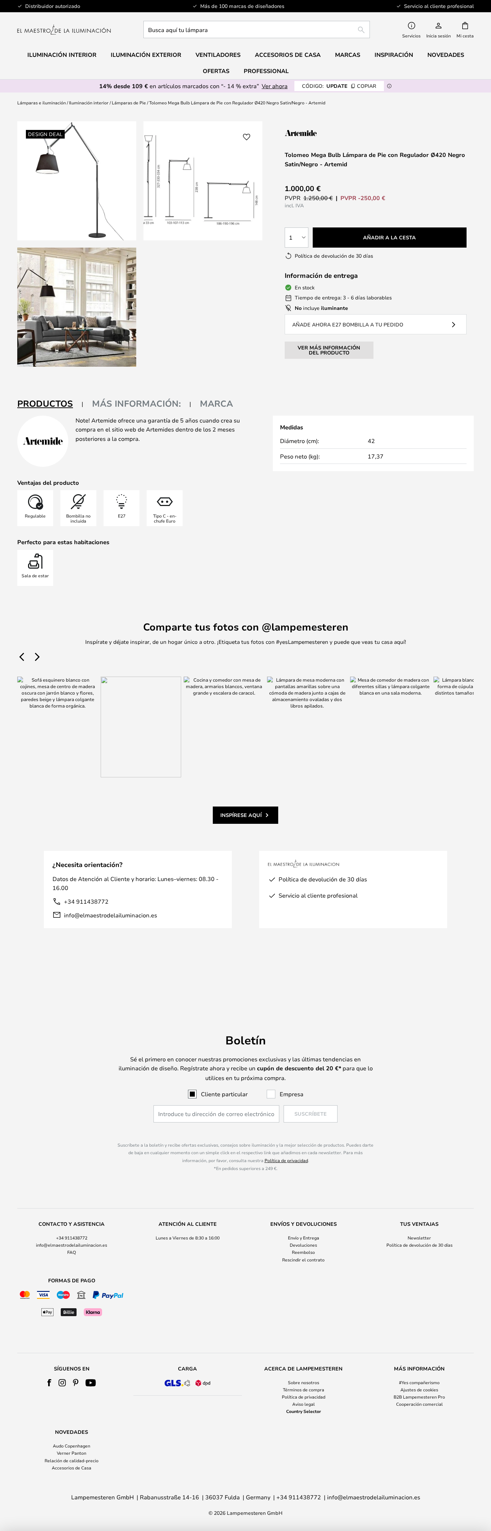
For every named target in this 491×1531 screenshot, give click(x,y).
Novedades (445, 55)
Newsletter (419, 1238)
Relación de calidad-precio (71, 1460)
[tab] (50, 403)
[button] (76, 307)
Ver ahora (275, 86)
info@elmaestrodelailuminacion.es (110, 915)
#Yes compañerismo (419, 1382)
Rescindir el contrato (303, 1260)
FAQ (71, 1252)
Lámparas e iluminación (41, 102)
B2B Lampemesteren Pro (419, 1397)
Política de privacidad (286, 1160)
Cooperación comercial (419, 1404)
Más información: (136, 403)
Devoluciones (303, 1245)
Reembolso (303, 1252)
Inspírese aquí (241, 815)
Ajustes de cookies (419, 1389)
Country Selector (303, 1411)
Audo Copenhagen (71, 1446)
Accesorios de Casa (71, 1468)
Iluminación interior (89, 102)
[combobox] (257, 29)
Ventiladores (218, 55)
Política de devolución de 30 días (419, 1245)
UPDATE (339, 85)
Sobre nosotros (303, 1382)
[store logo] (64, 29)
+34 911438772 (86, 901)
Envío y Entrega (303, 1238)
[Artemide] (321, 133)
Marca (216, 403)
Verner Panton (71, 1453)
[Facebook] (49, 1382)
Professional (266, 71)
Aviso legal (303, 1404)
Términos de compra (303, 1389)
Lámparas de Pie (129, 102)
